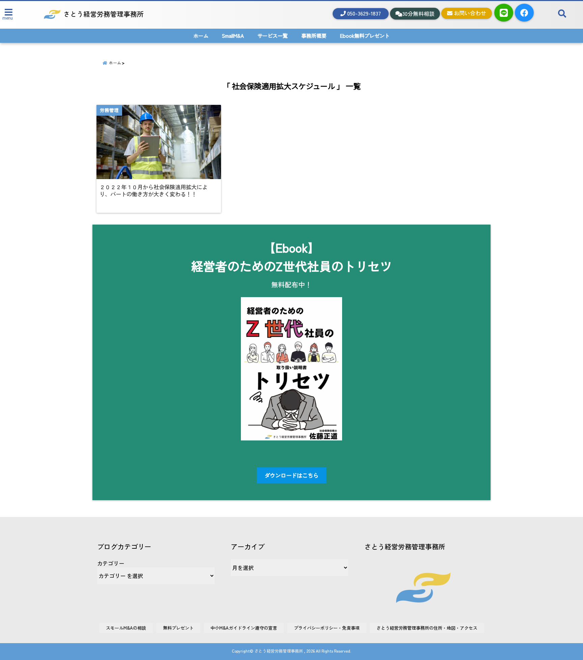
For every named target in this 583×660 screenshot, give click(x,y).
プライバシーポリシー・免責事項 (327, 628)
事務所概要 (314, 35)
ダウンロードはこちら (291, 475)
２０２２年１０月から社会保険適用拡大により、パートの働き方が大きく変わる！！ (153, 190)
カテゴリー (110, 563)
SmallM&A (233, 35)
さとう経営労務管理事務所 (278, 651)
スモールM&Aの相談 (126, 628)
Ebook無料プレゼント (365, 35)
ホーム (201, 35)
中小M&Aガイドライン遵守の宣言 (244, 628)
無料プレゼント (178, 628)
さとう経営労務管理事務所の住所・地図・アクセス (427, 628)
